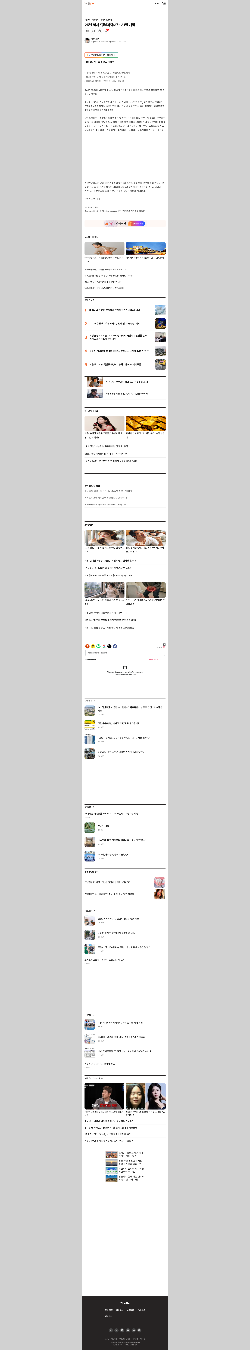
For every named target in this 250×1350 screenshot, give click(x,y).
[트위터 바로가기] (116, 1330)
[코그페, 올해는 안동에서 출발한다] (90, 856)
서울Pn (87, 20)
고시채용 (88, 1014)
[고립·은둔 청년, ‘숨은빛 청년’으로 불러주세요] (90, 725)
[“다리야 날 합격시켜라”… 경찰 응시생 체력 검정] (90, 1024)
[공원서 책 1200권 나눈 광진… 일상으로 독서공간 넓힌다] (90, 949)
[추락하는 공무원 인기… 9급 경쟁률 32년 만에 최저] (90, 1039)
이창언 (93, 39)
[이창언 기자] (87, 41)
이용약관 (114, 1339)
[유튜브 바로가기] (122, 1330)
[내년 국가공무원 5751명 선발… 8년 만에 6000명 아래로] (90, 1053)
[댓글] (105, 31)
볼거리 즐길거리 (106, 20)
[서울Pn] (89, 3)
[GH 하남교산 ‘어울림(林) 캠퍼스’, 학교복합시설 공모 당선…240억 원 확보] (90, 710)
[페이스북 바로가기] (111, 1330)
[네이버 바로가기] (134, 1330)
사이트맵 (135, 1339)
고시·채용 (141, 1310)
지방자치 (95, 20)
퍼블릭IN (108, 1316)
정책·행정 (88, 701)
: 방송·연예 (92, 1078)
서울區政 (88, 910)
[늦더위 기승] (90, 827)
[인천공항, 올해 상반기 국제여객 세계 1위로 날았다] (90, 753)
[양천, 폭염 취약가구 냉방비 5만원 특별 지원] (90, 920)
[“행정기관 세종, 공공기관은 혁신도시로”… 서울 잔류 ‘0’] (90, 739)
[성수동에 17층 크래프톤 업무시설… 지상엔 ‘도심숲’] (90, 842)
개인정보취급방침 (124, 1339)
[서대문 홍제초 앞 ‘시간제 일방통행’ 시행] (90, 935)
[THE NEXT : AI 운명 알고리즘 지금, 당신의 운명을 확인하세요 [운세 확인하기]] (125, 223)
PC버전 (142, 1339)
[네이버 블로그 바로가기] (139, 1330)
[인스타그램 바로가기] (128, 1330)
